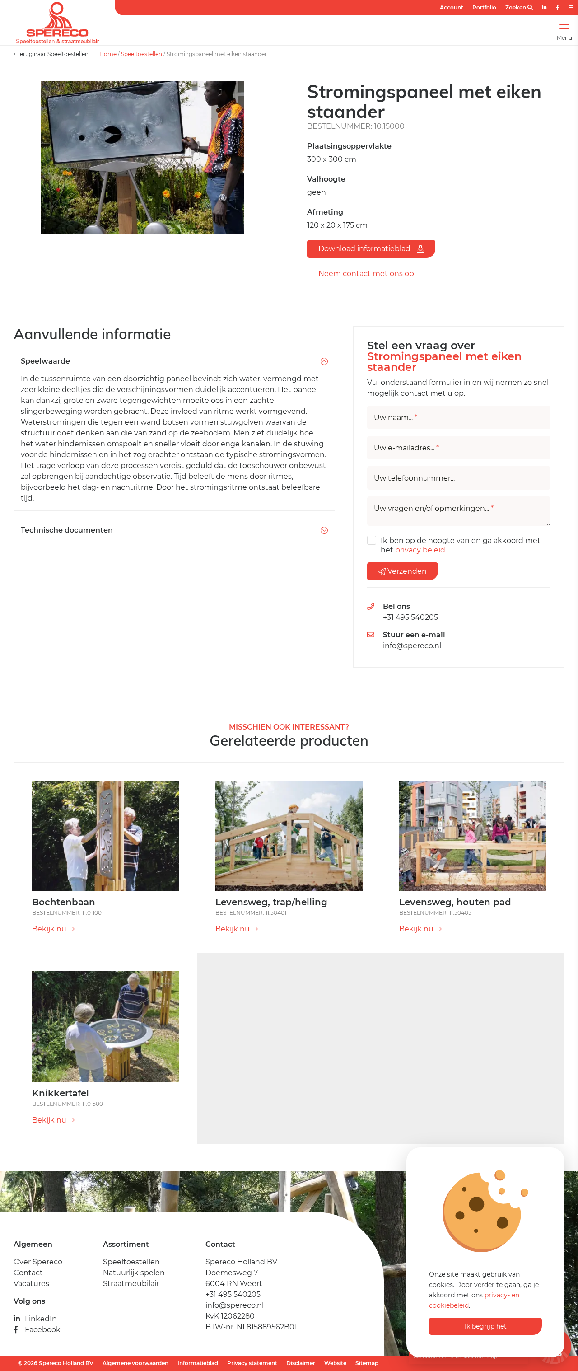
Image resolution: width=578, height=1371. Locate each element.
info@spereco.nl (412, 645)
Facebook (43, 1329)
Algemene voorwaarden (135, 1363)
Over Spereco (38, 1262)
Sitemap (366, 1363)
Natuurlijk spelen (134, 1272)
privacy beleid (420, 550)
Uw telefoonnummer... (414, 478)
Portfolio (484, 7)
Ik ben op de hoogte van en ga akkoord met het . (461, 545)
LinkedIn (41, 1319)
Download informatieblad (365, 248)
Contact (28, 1272)
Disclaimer (300, 1363)
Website (335, 1363)
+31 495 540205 (410, 617)
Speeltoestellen (141, 54)
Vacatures (31, 1283)
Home (108, 54)
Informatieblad (197, 1363)
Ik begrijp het (486, 1326)
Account (451, 7)
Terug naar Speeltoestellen (52, 54)
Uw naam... (395, 417)
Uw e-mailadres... (406, 448)
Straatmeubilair (131, 1283)
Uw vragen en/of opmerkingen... (434, 508)
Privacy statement (252, 1363)
